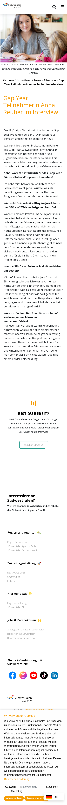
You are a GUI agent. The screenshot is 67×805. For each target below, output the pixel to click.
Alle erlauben (14, 798)
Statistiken (52, 786)
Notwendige (30, 786)
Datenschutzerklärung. (17, 779)
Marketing (16, 791)
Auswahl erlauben (37, 798)
